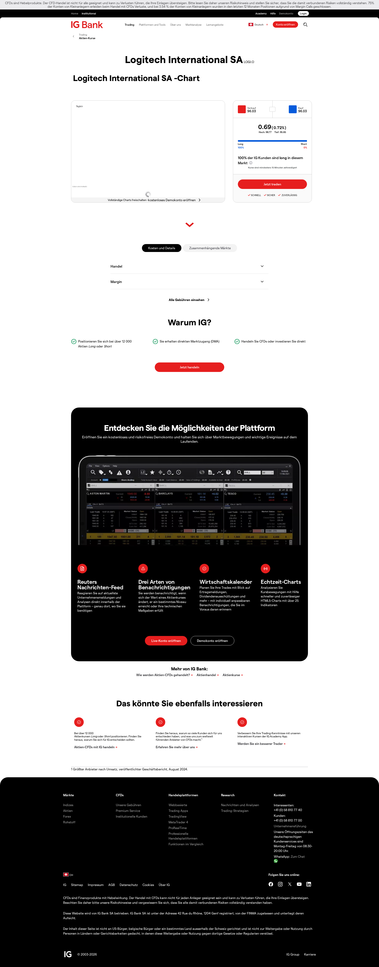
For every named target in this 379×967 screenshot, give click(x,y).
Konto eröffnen (285, 24)
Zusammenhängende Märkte (210, 248)
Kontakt (279, 795)
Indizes (68, 805)
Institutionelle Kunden (131, 816)
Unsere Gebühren (128, 805)
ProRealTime (178, 828)
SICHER (271, 195)
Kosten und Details (161, 248)
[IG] (87, 24)
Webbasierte (178, 805)
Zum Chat (298, 856)
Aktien (68, 810)
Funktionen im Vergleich (186, 844)
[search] (305, 24)
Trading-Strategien (235, 810)
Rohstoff (69, 822)
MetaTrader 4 (178, 822)
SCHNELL (256, 195)
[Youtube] (299, 884)
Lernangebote (214, 24)
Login (303, 13)
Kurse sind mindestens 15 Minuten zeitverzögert (272, 167)
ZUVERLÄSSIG (289, 195)
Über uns (175, 24)
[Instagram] (280, 884)
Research (228, 795)
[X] (289, 884)
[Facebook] (270, 884)
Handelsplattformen (183, 795)
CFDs (120, 795)
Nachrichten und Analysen (240, 805)
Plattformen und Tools (152, 24)
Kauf (300, 108)
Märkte (68, 795)
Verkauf (251, 108)
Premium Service (128, 810)
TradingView (178, 816)
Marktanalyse (194, 24)
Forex (67, 816)
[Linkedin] (308, 884)
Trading (129, 24)
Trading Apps (178, 810)
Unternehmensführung (290, 826)
